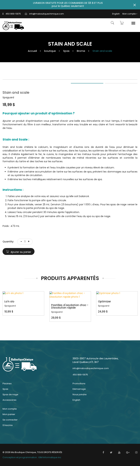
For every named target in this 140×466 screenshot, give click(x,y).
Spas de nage (10, 394)
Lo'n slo (9, 301)
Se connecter (10, 419)
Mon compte (129, 13)
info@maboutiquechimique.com (46, 13)
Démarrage (79, 389)
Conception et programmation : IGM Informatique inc (32, 457)
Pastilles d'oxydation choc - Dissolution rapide (69, 306)
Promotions (79, 383)
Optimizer (104, 301)
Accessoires (9, 400)
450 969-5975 (13, 13)
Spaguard (10, 305)
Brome (81, 51)
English (116, 13)
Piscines (7, 383)
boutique (50, 51)
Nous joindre (80, 394)
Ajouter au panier (20, 252)
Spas (66, 51)
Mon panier (9, 414)
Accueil (32, 51)
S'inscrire (8, 425)
